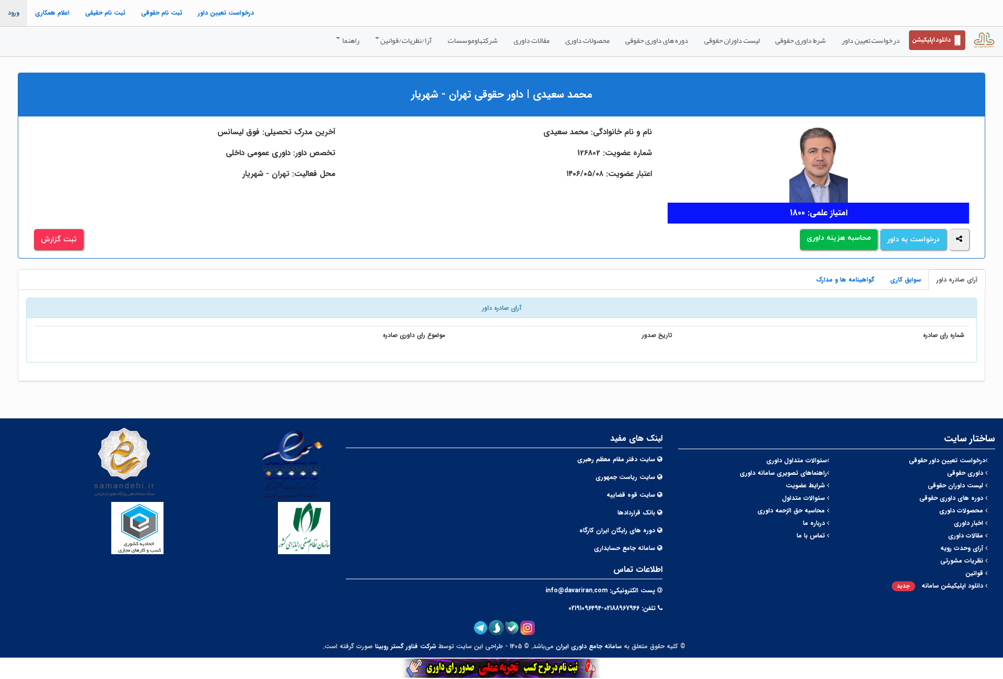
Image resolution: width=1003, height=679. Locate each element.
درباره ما (815, 523)
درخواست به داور (913, 239)
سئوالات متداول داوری (796, 460)
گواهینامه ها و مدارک (845, 280)
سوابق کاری (905, 280)
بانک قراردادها (636, 513)
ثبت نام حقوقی (161, 13)
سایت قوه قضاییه (631, 495)
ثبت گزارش (59, 239)
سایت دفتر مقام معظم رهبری (616, 459)
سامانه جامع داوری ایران (589, 646)
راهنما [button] (350, 40)
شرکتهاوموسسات (473, 40)
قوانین (975, 573)
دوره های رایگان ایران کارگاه (617, 530)
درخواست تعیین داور (226, 13)
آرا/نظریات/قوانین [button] (406, 40)
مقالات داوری (532, 40)
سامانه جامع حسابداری (624, 548)
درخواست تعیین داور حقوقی (947, 460)
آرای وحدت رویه (962, 548)
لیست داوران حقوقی (732, 40)
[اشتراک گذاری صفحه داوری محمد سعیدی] (959, 239)
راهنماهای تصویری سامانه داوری (783, 473)
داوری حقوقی (966, 473)
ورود (13, 13)
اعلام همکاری (52, 13)
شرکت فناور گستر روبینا (405, 646)
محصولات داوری (587, 40)
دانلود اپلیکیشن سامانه (941, 586)
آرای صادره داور (957, 280)
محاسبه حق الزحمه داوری (792, 511)
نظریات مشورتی (962, 561)
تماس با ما (812, 536)
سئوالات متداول (804, 498)
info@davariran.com (576, 590)
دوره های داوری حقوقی (657, 40)
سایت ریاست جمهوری (625, 477)
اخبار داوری (969, 523)
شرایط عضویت (806, 485)
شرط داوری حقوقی (800, 40)
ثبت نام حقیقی (105, 13)
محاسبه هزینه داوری (839, 238)
